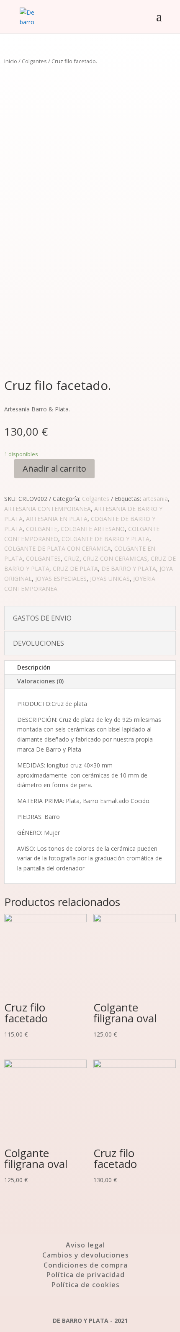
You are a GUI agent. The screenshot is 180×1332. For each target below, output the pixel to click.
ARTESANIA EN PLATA (56, 519)
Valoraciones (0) (40, 681)
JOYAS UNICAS (110, 579)
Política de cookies (85, 1284)
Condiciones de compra (86, 1265)
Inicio (10, 61)
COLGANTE (41, 529)
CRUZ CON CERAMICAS (115, 558)
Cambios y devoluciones (85, 1255)
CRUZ (72, 558)
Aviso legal (85, 1245)
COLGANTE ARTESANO (93, 529)
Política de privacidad (85, 1274)
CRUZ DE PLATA (75, 568)
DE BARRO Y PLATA (128, 568)
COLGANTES (43, 558)
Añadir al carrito (54, 468)
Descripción (34, 667)
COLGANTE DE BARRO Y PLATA (105, 539)
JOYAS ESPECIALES (61, 579)
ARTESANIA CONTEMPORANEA (47, 509)
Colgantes (34, 61)
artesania (155, 499)
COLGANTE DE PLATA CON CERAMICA (57, 548)
